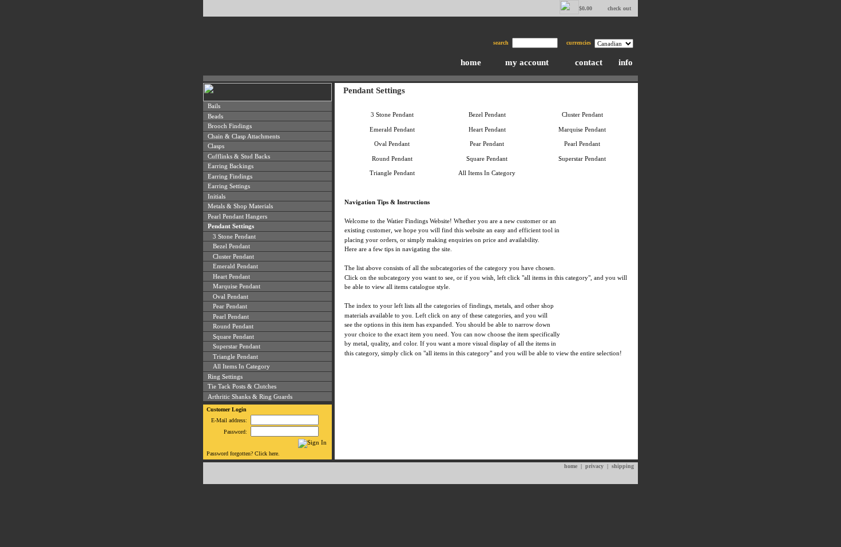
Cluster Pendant (233, 256)
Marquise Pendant (236, 286)
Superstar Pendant (236, 346)
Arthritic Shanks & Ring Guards (250, 396)
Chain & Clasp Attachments (244, 136)
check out (619, 8)
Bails (214, 105)
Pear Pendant (230, 306)
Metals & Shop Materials (240, 206)
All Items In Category (241, 366)
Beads (215, 116)
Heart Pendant (231, 276)
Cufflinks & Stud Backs (239, 156)
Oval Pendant (230, 296)
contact (588, 62)
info (625, 62)
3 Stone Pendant (234, 236)
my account (527, 62)
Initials (216, 196)
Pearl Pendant (231, 316)
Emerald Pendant (235, 266)
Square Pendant (233, 336)
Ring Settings (225, 376)
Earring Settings (229, 186)
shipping (623, 466)
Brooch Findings (230, 125)
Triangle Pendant (235, 356)
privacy (594, 466)
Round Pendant (233, 326)
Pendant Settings (231, 226)
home (471, 62)
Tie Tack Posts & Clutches (242, 386)
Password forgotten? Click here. (243, 453)
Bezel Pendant (231, 246)
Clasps (216, 145)
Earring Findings (230, 176)
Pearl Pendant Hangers (237, 216)
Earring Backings (230, 165)
